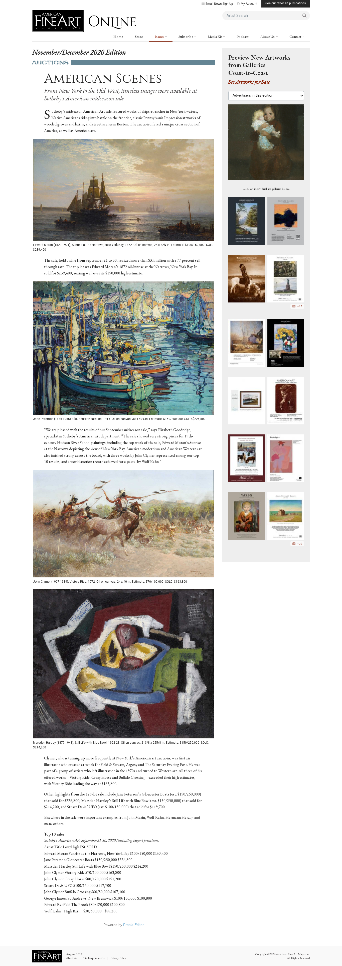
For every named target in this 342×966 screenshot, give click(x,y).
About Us (267, 36)
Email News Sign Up (219, 4)
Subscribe (186, 36)
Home (118, 36)
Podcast (242, 36)
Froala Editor (133, 925)
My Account (249, 4)
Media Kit (215, 36)
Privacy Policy (118, 958)
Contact (295, 36)
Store (139, 36)
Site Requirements (93, 958)
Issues (159, 36)
